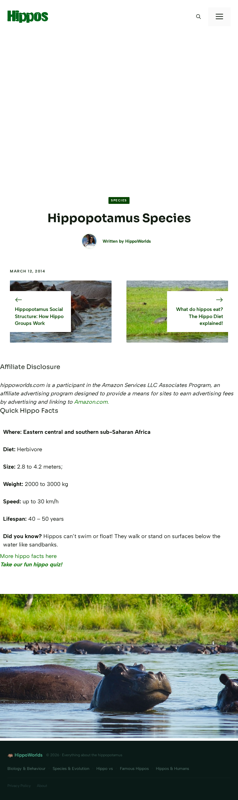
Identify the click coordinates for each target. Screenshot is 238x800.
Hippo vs (104, 768)
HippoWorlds (138, 241)
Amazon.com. (91, 401)
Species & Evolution (71, 768)
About (42, 786)
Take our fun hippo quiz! (31, 564)
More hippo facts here (28, 556)
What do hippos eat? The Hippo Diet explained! (199, 316)
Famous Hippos (134, 768)
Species (119, 200)
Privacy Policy (19, 786)
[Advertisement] (119, 80)
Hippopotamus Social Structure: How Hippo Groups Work (39, 316)
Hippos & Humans (172, 768)
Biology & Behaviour (26, 768)
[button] (198, 16)
